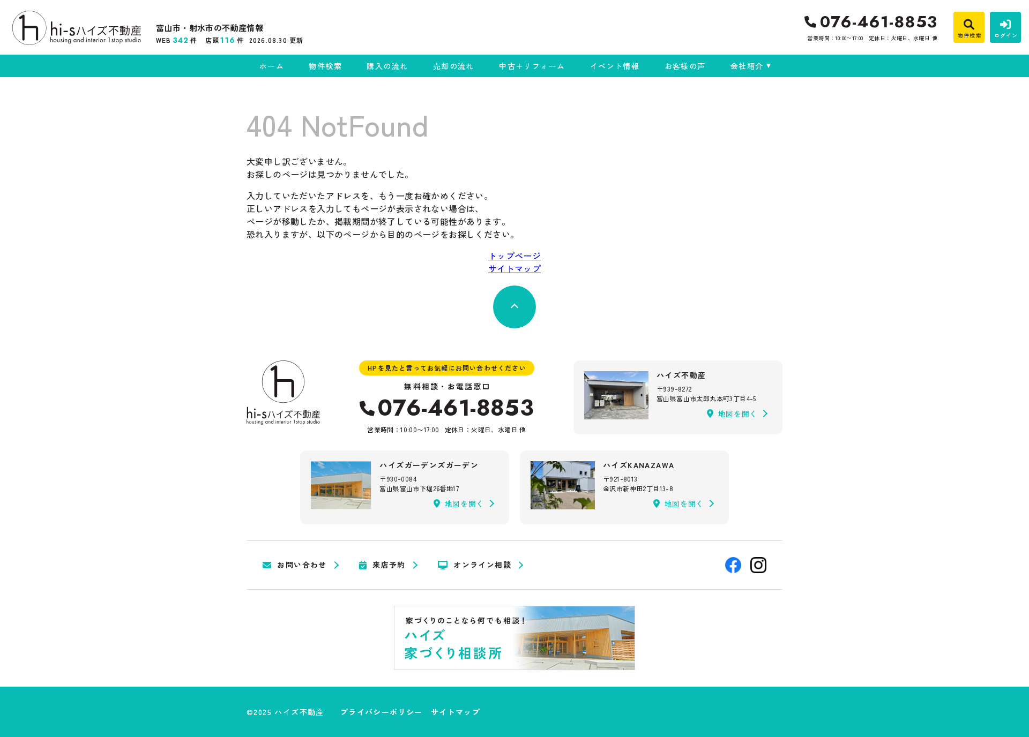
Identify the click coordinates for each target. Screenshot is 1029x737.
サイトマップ (514, 268)
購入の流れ (387, 66)
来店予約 (389, 565)
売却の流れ (453, 66)
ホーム (271, 66)
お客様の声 (685, 66)
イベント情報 (614, 66)
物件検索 (325, 66)
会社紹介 (747, 66)
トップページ (514, 255)
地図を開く (738, 413)
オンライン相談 (482, 565)
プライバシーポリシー (381, 712)
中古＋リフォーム (532, 66)
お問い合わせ (301, 565)
